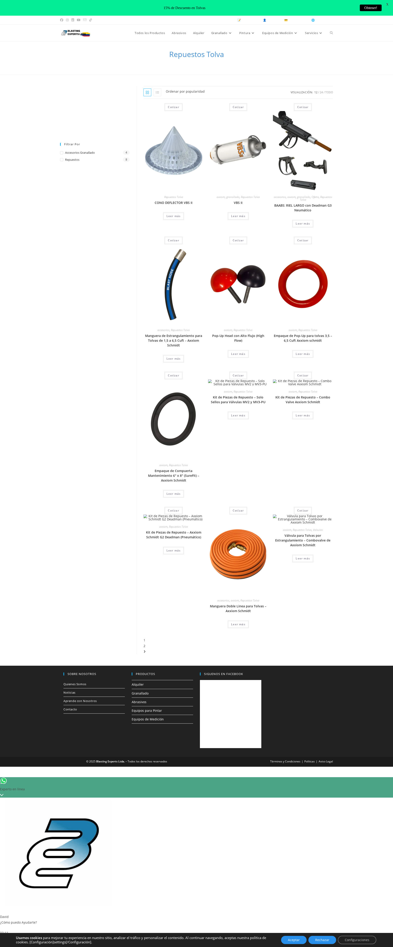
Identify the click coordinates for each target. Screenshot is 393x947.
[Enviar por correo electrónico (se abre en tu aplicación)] (85, 20)
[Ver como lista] (157, 92)
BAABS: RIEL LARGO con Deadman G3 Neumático (303, 207)
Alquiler (138, 684)
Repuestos (72, 160)
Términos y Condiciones (285, 761)
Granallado (140, 693)
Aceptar (294, 940)
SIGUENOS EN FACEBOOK (223, 674)
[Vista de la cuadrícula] (147, 92)
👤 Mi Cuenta (272, 20)
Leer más (173, 216)
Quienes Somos (74, 684)
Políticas (309, 761)
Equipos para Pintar (147, 710)
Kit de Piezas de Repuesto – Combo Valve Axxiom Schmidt (302, 399)
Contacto (70, 709)
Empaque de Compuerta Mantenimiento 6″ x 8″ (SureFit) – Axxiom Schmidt (173, 475)
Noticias (69, 692)
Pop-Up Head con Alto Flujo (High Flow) (238, 338)
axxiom (221, 197)
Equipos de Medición (148, 719)
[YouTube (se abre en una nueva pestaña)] (79, 20)
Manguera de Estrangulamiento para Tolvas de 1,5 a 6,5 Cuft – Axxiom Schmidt (173, 340)
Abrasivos (139, 702)
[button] (187, 108)
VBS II (238, 202)
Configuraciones (357, 940)
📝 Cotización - (248, 20)
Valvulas (318, 530)
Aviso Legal (326, 761)
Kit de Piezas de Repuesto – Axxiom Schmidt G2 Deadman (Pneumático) (173, 534)
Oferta (315, 197)
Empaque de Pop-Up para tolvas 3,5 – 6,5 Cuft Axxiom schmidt (303, 338)
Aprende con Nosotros (80, 701)
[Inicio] (174, 63)
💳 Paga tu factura (296, 20)
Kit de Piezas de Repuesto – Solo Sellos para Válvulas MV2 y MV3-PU (238, 399)
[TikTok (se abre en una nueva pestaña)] (90, 20)
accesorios (280, 197)
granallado (232, 197)
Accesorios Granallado (80, 153)
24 (321, 92)
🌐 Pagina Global (322, 20)
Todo (329, 92)
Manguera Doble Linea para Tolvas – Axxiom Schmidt (238, 608)
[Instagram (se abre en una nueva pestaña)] (67, 20)
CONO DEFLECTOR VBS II (173, 202)
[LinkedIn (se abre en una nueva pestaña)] (73, 20)
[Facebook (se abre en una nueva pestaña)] (62, 20)
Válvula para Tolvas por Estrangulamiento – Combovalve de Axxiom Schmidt (302, 540)
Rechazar (322, 940)
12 (315, 92)
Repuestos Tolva (209, 63)
